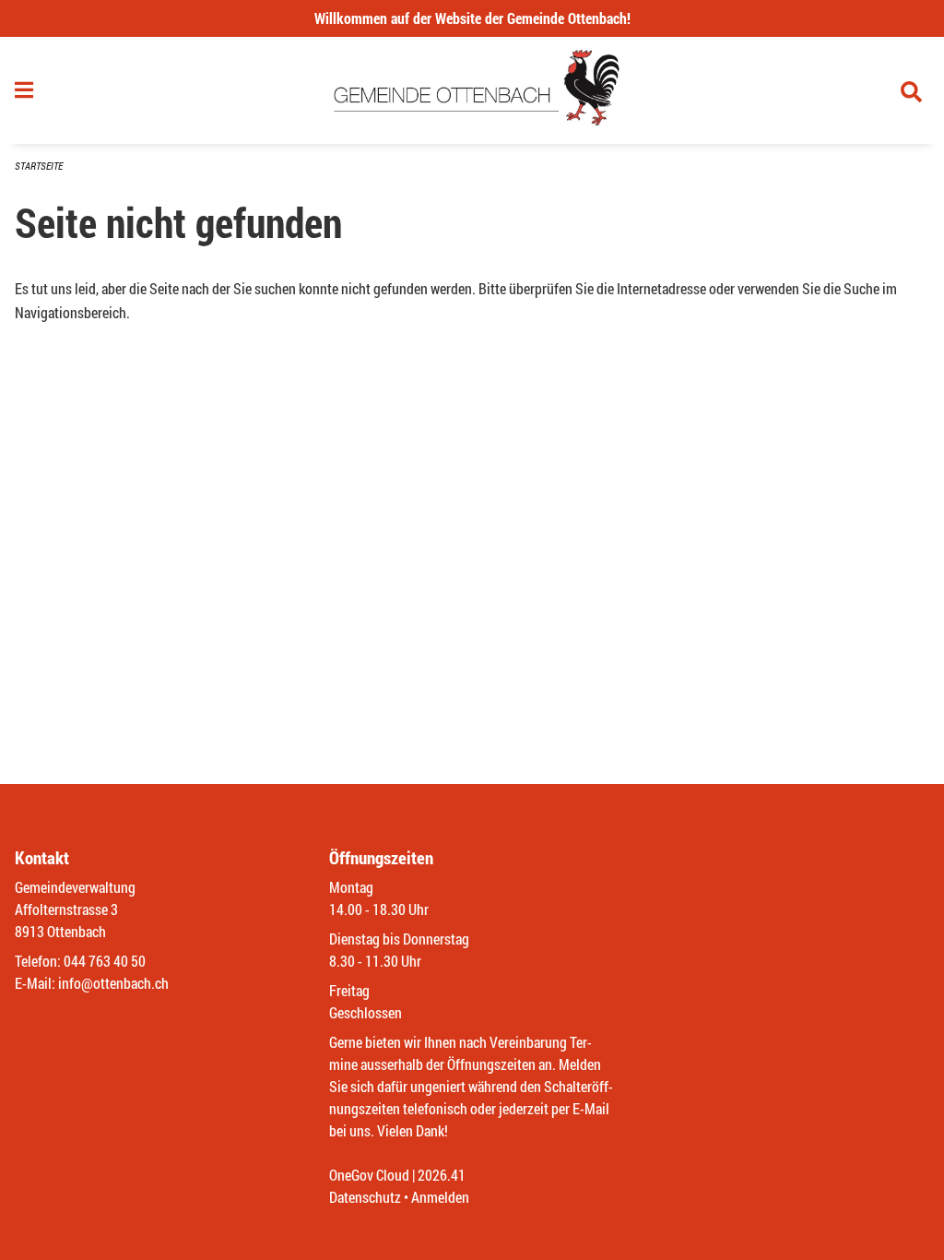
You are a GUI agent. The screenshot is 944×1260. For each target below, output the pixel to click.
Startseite (39, 165)
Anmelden (440, 1197)
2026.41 (442, 1174)
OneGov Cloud (369, 1174)
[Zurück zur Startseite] (472, 90)
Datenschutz (365, 1197)
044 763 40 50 (105, 960)
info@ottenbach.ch (113, 983)
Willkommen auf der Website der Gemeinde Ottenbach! (472, 18)
